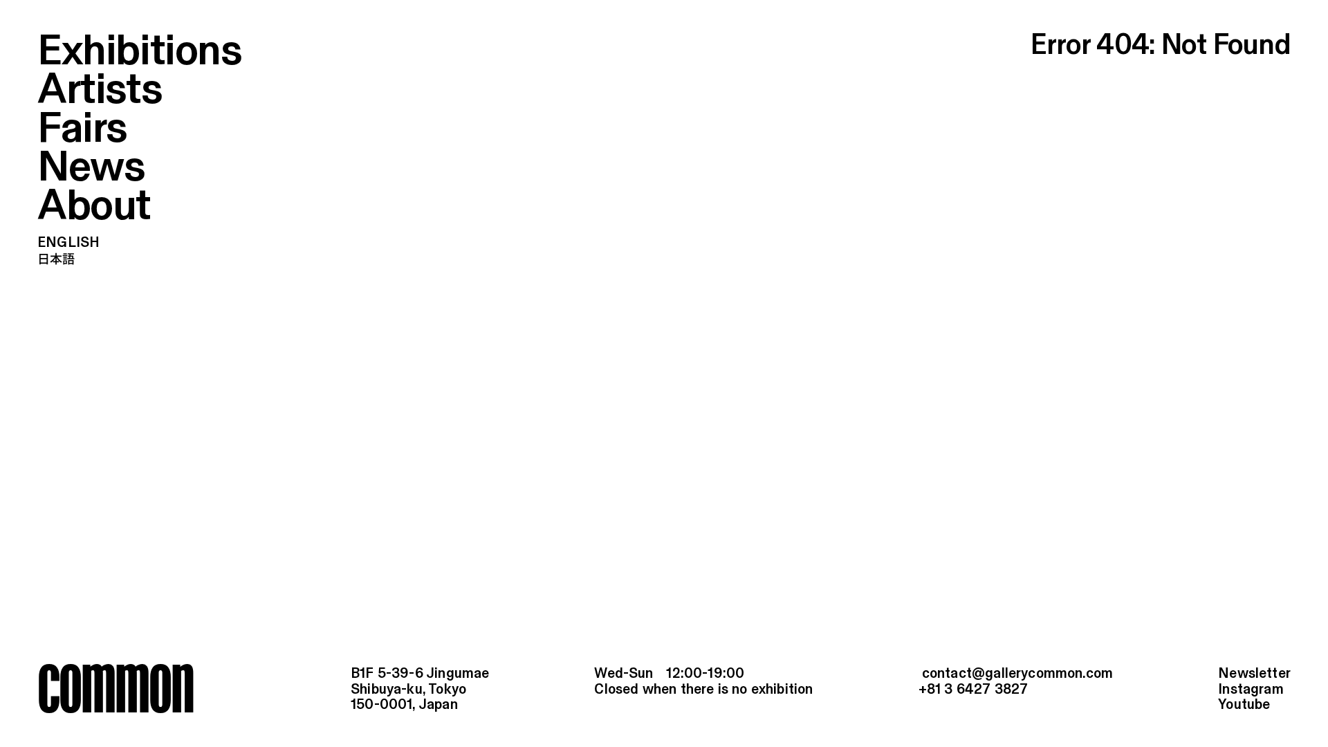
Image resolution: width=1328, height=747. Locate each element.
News (91, 168)
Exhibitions (139, 52)
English (68, 243)
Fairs (82, 129)
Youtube (1244, 705)
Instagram (1251, 690)
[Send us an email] (1016, 675)
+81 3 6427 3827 (974, 690)
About (94, 207)
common (115, 687)
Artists (99, 91)
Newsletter (1254, 674)
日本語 (56, 259)
